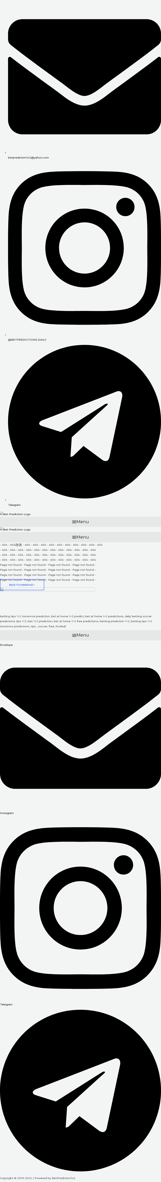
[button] (80, 522)
